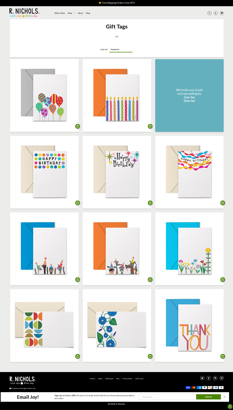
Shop (70, 13)
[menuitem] (59, 13)
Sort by (104, 49)
